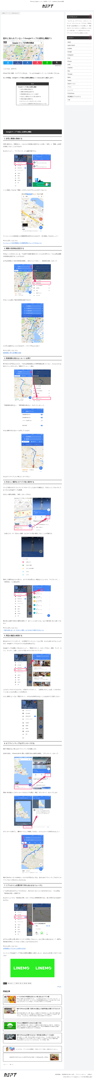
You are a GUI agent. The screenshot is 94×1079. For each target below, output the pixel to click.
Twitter (69, 80)
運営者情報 (57, 1074)
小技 (5, 983)
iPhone (69, 61)
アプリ (69, 87)
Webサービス (71, 83)
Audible (69, 48)
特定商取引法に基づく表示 (68, 1074)
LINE (68, 64)
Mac (68, 71)
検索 (26, 983)
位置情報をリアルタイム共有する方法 (14, 948)
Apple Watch (71, 45)
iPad (68, 58)
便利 (18, 983)
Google (69, 51)
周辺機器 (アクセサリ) (74, 96)
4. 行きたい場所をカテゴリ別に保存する (30, 96)
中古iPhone (70, 93)
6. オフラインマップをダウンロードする (30, 101)
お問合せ (90, 1074)
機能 (30, 983)
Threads (69, 74)
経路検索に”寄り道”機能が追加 (12, 353)
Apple (69, 42)
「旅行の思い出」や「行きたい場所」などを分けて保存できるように (23, 630)
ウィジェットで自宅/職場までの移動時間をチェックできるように (22, 243)
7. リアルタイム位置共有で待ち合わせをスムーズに (33, 103)
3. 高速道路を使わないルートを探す (29, 94)
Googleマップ (12, 983)
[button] (57, 62)
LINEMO (70, 67)
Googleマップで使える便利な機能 (27, 87)
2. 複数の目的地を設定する (27, 91)
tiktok (69, 77)
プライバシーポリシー (81, 1074)
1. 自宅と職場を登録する (26, 89)
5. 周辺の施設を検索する (26, 99)
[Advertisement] (32, 25)
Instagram (70, 55)
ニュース (70, 90)
